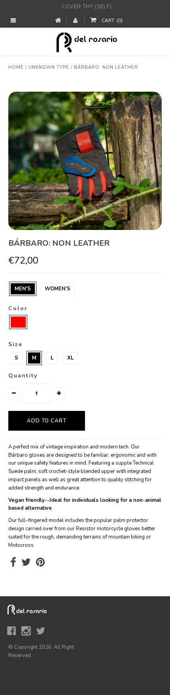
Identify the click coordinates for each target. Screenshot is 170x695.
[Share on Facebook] (13, 564)
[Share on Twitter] (26, 564)
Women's (57, 288)
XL (70, 358)
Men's (23, 288)
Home (16, 67)
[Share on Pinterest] (40, 564)
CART (112, 20)
